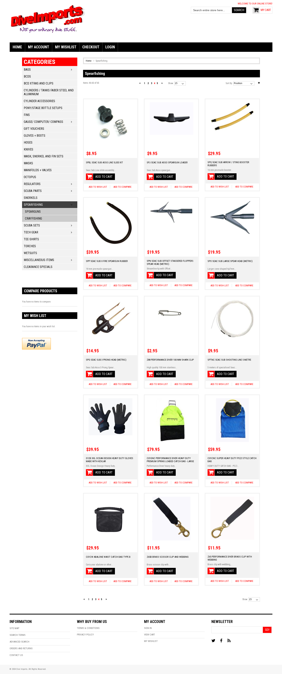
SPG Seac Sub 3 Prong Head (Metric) (106, 359)
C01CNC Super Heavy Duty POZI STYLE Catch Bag (232, 460)
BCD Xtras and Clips (38, 83)
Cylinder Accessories (39, 101)
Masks (28, 163)
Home (89, 60)
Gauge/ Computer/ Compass (43, 122)
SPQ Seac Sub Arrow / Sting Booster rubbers (228, 164)
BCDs (27, 76)
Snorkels (30, 198)
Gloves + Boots (34, 135)
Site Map (14, 628)
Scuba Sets (32, 225)
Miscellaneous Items (39, 260)
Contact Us (16, 655)
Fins (27, 115)
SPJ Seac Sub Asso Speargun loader (167, 162)
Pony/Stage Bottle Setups (43, 108)
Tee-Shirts (31, 239)
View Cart (149, 634)
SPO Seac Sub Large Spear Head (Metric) (230, 261)
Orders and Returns (21, 648)
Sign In (148, 628)
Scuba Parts (33, 191)
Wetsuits (30, 253)
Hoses (28, 142)
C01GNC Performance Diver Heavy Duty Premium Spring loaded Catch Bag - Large (170, 460)
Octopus (30, 177)
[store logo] (48, 18)
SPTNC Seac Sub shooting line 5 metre (229, 359)
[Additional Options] (36, 343)
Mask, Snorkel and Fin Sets (43, 156)
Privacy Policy (85, 634)
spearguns (33, 211)
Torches (30, 246)
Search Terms (18, 635)
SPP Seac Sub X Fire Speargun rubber (107, 261)
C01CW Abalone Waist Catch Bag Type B (108, 556)
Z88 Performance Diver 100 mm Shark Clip (170, 359)
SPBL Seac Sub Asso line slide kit (104, 162)
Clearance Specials (38, 267)
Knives (28, 149)
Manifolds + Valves (38, 170)
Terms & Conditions (88, 628)
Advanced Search (19, 641)
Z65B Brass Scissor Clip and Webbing (168, 556)
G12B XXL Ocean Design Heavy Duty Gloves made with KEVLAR (109, 460)
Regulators (32, 184)
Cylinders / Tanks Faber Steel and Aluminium (49, 92)
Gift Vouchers (34, 129)
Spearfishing (33, 204)
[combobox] (211, 10)
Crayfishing (33, 218)
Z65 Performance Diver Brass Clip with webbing (230, 558)
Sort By (229, 83)
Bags (27, 69)
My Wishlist (151, 641)
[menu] (141, 47)
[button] (122, 187)
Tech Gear (31, 232)
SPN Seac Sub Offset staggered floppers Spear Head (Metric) (170, 262)
